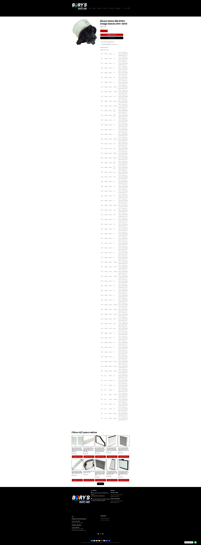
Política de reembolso (105, 520)
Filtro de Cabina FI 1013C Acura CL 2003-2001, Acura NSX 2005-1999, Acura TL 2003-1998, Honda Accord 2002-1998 (88, 449)
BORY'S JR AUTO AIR (87, 542)
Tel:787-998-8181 (75, 527)
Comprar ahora (111, 37)
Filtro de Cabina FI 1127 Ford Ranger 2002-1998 (88, 472)
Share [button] (102, 423)
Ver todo (100, 483)
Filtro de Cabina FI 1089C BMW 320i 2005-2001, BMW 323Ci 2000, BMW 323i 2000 (77, 472)
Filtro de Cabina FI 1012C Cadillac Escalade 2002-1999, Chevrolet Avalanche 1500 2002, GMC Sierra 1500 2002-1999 (77, 449)
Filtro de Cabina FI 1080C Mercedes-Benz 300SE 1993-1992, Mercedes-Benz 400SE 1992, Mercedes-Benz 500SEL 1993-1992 (100, 449)
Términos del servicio (105, 518)
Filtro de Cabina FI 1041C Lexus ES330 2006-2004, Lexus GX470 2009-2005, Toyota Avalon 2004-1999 (112, 449)
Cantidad (102, 28)
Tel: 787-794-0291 (76, 521)
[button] (94, 8)
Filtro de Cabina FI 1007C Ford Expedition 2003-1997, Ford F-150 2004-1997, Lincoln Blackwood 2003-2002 (123, 473)
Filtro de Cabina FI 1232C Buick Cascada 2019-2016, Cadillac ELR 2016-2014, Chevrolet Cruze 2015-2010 (123, 449)
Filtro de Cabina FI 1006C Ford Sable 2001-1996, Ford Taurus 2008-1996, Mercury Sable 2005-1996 (112, 473)
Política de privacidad (108, 542)
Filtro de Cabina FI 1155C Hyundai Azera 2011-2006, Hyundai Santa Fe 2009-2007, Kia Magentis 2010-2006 (100, 473)
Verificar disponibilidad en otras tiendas (109, 44)
